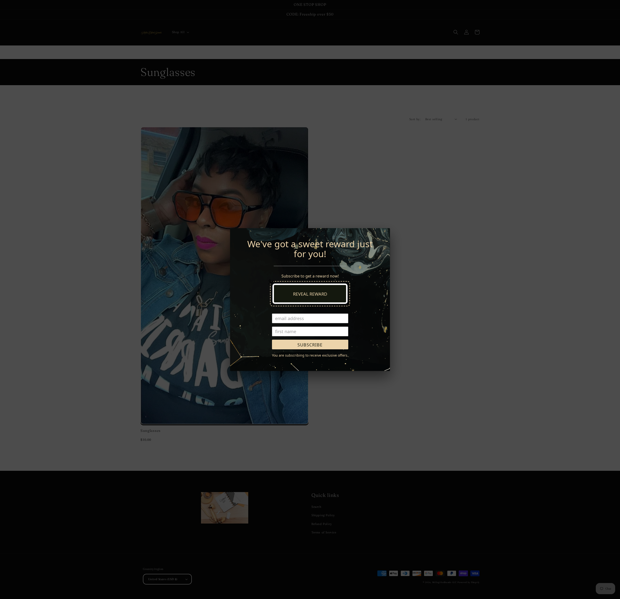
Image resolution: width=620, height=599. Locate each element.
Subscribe (310, 345)
